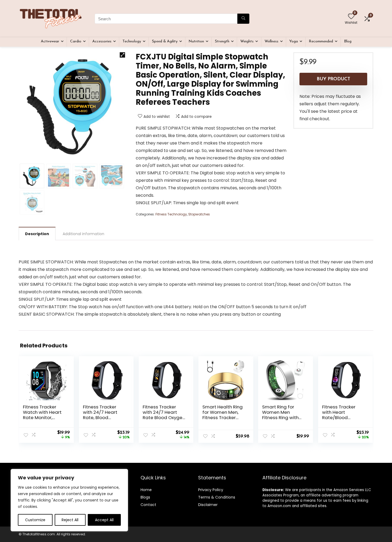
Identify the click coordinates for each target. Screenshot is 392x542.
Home (146, 489)
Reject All (70, 520)
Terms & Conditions (216, 497)
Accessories (101, 41)
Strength (222, 41)
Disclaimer (208, 504)
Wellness (271, 41)
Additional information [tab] (83, 233)
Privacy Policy (210, 489)
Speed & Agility (165, 41)
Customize (35, 520)
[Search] (243, 19)
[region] (69, 500)
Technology (131, 41)
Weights (247, 41)
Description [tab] (37, 233)
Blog (347, 41)
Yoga (293, 41)
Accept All (104, 520)
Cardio (75, 41)
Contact (148, 504)
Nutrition (196, 41)
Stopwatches (199, 214)
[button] (122, 55)
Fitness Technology (171, 214)
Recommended (321, 41)
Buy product (333, 79)
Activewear (50, 41)
